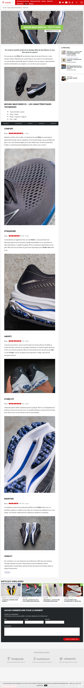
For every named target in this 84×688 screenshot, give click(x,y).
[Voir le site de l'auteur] (67, 80)
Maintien (53, 123)
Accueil (4, 7)
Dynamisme (18, 123)
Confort (6, 123)
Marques (31, 3)
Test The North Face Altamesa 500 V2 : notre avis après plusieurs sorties (72, 601)
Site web (47, 619)
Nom (5, 619)
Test (26, 3)
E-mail (27, 619)
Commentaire (8, 626)
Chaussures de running (23, 1)
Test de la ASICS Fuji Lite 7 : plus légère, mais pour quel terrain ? (74, 67)
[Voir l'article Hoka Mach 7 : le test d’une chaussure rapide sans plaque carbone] (52, 590)
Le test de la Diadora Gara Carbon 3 (74, 60)
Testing (8, 7)
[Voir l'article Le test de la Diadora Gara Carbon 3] (11, 590)
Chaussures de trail (35, 1)
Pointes (44, 1)
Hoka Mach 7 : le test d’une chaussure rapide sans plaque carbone (74, 53)
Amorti (30, 123)
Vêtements (50, 1)
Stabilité (41, 123)
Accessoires (20, 3)
